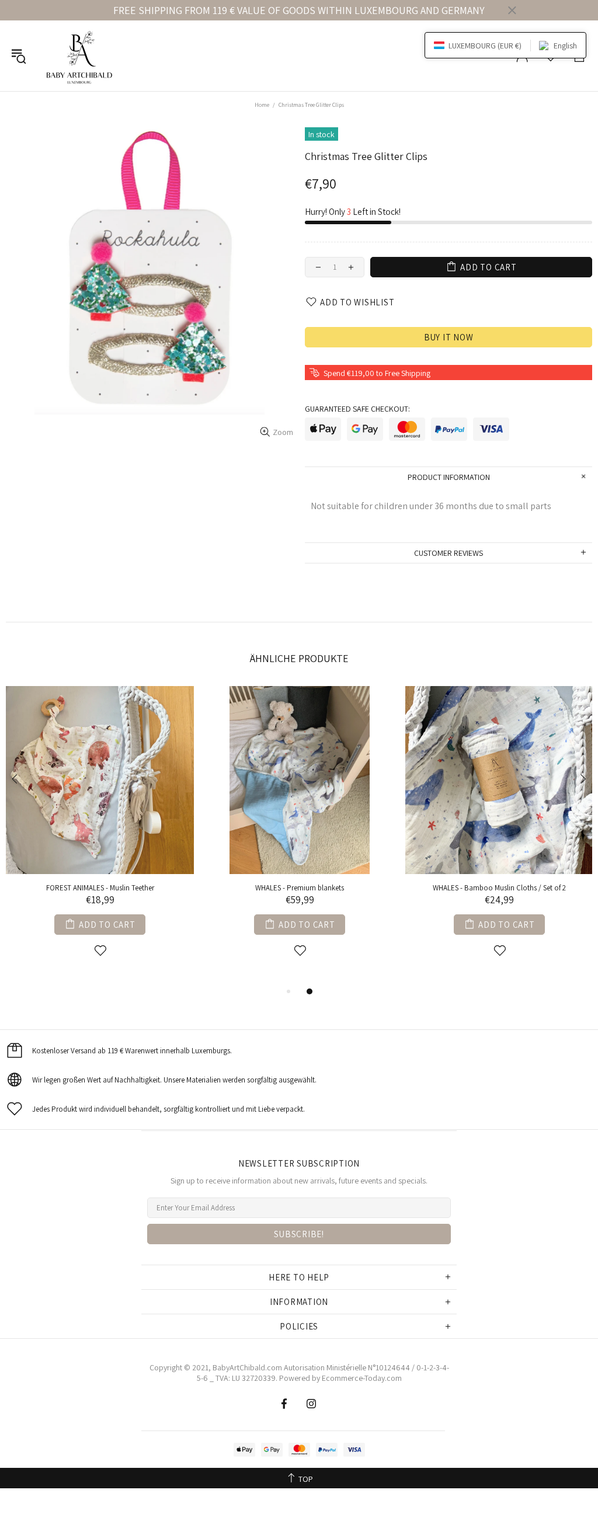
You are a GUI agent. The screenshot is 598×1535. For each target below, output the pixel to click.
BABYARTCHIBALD (81, 55)
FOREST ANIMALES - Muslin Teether (100, 888)
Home (262, 105)
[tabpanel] (100, 835)
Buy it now (449, 337)
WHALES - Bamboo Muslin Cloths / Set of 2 (499, 888)
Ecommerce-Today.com (362, 1378)
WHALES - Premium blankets (299, 888)
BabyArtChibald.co (244, 1367)
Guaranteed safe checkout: (357, 408)
